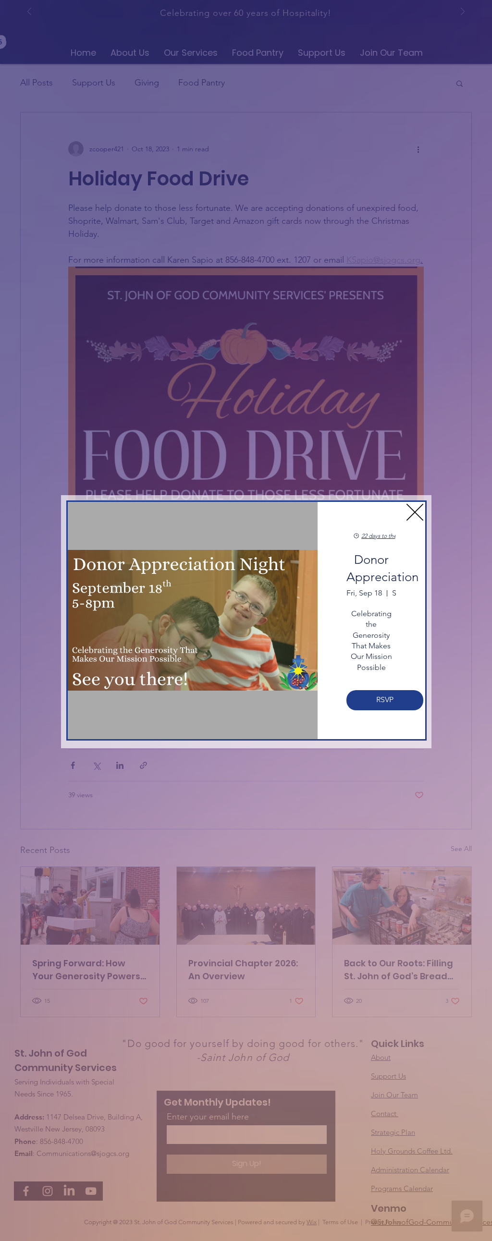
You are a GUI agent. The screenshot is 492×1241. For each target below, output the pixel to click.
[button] (414, 512)
